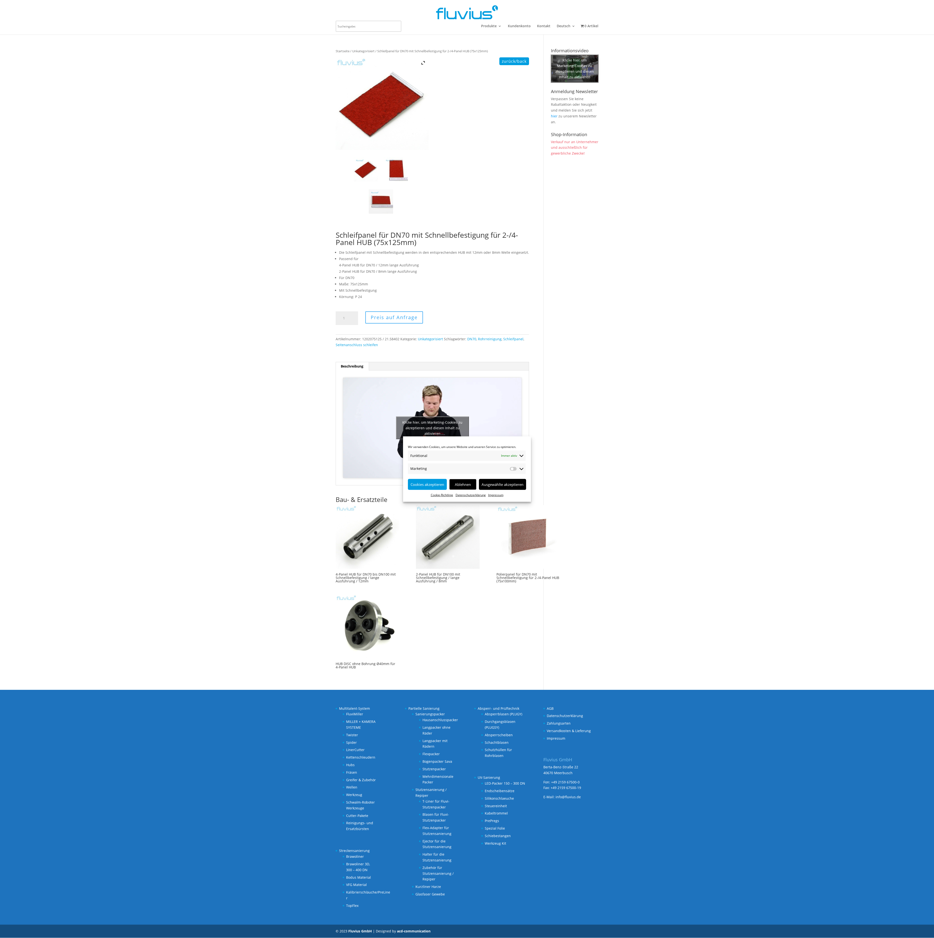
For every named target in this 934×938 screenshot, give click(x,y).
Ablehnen (463, 484)
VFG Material (356, 884)
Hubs (350, 765)
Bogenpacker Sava (437, 761)
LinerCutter (355, 749)
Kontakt (543, 26)
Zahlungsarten (559, 723)
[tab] (352, 366)
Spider (351, 742)
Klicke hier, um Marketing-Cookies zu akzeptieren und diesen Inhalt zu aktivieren (432, 428)
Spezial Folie (495, 828)
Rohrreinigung (490, 339)
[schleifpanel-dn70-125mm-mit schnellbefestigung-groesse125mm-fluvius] (382, 201)
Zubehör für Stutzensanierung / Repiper (438, 873)
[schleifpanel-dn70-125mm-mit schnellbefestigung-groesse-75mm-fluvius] (397, 169)
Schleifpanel (513, 339)
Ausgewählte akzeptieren (502, 484)
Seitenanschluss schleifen (357, 344)
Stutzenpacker (434, 769)
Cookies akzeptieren (427, 484)
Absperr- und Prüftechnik (498, 708)
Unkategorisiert (363, 51)
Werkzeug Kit (495, 843)
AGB (550, 708)
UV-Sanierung (489, 777)
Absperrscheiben (499, 735)
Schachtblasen (497, 742)
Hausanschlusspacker (440, 720)
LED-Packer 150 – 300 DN (505, 783)
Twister (352, 735)
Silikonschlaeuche (499, 798)
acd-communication (414, 931)
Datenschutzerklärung (471, 495)
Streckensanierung (354, 850)
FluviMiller (354, 714)
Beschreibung (352, 366)
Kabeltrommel (496, 813)
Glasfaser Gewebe (430, 894)
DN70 (471, 339)
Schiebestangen (498, 835)
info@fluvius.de (568, 797)
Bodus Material (358, 877)
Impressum (495, 495)
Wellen (351, 787)
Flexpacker (431, 754)
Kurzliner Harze (428, 886)
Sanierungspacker (430, 714)
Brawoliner (355, 856)
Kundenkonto (519, 26)
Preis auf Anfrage (394, 317)
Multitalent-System (354, 708)
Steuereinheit (496, 806)
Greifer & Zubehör (361, 780)
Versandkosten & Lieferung (569, 730)
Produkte (489, 26)
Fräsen (351, 772)
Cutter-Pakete (357, 815)
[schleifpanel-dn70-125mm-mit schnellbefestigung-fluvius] (367, 169)
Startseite (343, 51)
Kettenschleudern (360, 757)
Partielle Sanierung (424, 708)
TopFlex (352, 905)
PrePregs (492, 820)
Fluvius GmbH (360, 931)
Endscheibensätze (499, 791)
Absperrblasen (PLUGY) (503, 714)
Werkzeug (354, 794)
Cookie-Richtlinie (442, 495)
